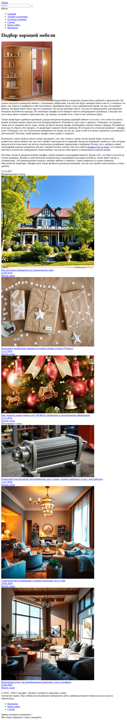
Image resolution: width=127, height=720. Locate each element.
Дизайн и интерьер (17, 16)
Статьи (11, 22)
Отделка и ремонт (16, 19)
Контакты (12, 27)
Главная (11, 13)
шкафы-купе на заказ (98, 147)
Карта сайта (13, 25)
